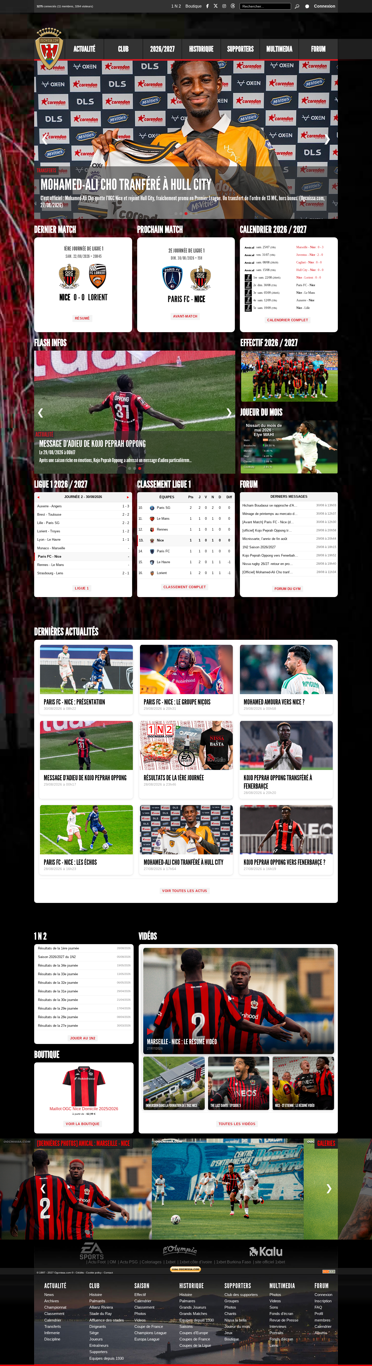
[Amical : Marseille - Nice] (76, 1189)
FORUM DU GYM (288, 589)
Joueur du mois (261, 412)
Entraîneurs (99, 1346)
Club (123, 49)
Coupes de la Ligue (195, 1346)
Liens (274, 1346)
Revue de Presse (284, 1320)
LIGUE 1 (82, 588)
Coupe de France (148, 1327)
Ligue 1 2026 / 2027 (60, 484)
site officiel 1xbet (270, 1262)
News (49, 1295)
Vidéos (148, 936)
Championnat (55, 1307)
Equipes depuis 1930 (106, 1358)
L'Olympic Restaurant (180, 1251)
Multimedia (279, 49)
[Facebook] (207, 6)
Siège (94, 1333)
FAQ (318, 1307)
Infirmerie (52, 1333)
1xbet (170, 1262)
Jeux (228, 1333)
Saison (142, 1286)
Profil (319, 1314)
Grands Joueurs (192, 1307)
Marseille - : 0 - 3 (309, 247)
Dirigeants (97, 1327)
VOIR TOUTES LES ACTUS (184, 891)
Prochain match (160, 229)
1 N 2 (176, 6)
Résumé (82, 318)
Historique (201, 49)
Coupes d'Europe (193, 1333)
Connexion (324, 6)
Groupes (231, 1301)
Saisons (186, 1327)
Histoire (95, 1295)
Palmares (187, 1301)
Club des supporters (241, 1295)
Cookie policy (93, 1272)
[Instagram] (224, 6)
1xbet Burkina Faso (233, 1262)
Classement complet (184, 587)
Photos (140, 1314)
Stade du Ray (100, 1314)
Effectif (140, 1295)
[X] (215, 7)
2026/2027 (162, 49)
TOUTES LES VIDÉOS (237, 1124)
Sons (274, 1307)
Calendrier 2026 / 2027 (273, 229)
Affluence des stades (106, 1320)
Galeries (326, 1143)
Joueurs (96, 1339)
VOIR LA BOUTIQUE (82, 1124)
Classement (54, 1314)
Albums (321, 1333)
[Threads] (233, 7)
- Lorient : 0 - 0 (308, 277)
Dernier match (55, 229)
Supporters (240, 49)
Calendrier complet (287, 320)
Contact (108, 1272)
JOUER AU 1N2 (82, 1038)
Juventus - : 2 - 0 (309, 255)
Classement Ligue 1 (164, 484)
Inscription (323, 1301)
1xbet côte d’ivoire (195, 1262)
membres (322, 1320)
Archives (51, 1301)
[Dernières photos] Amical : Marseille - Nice (83, 1143)
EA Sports (92, 1251)
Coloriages (151, 1262)
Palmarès (97, 1301)
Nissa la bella (235, 1320)
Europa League (146, 1339)
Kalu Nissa (265, 1251)
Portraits (276, 1333)
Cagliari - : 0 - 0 (309, 262)
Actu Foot (97, 1262)
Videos (140, 1320)
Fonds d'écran (281, 1314)
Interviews (278, 1327)
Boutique (193, 6)
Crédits (80, 1272)
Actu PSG (129, 1262)
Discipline (52, 1339)
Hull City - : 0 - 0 (309, 270)
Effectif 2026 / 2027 (269, 343)
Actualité (84, 49)
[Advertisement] (245, 25)
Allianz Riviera (101, 1307)
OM (113, 1262)
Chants (230, 1314)
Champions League (150, 1333)
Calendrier (52, 1320)
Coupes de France (194, 1339)
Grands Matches (193, 1314)
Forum (318, 49)
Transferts (52, 1327)
